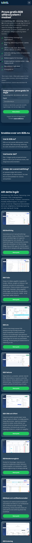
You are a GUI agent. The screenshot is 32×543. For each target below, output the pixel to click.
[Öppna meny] (29, 2)
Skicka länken (16, 111)
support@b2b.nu (19, 118)
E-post (5, 98)
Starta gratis (16, 252)
